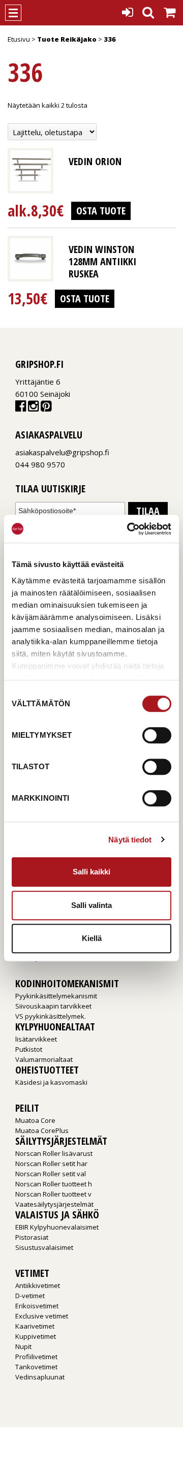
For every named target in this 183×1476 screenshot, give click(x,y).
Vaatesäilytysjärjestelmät (54, 1204)
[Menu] (13, 13)
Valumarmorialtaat (44, 1059)
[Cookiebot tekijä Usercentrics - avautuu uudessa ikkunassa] (129, 529)
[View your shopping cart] (169, 10)
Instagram (33, 408)
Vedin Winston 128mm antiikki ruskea (102, 261)
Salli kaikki (91, 871)
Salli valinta (91, 905)
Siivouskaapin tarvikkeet (53, 1006)
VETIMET (32, 1273)
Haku (148, 9)
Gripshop (39, 13)
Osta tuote (101, 210)
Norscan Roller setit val (50, 1173)
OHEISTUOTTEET (47, 1070)
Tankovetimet (36, 1366)
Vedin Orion (95, 161)
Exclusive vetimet (41, 1316)
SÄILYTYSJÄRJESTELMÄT (61, 1141)
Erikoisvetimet (36, 1305)
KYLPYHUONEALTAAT (55, 1026)
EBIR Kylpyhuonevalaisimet (57, 1227)
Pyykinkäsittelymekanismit (56, 995)
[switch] (156, 735)
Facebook (20, 408)
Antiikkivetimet (37, 1285)
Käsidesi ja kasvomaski (51, 1082)
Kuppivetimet (35, 1336)
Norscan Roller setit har (51, 1163)
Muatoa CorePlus (42, 1130)
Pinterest (46, 408)
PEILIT (27, 1108)
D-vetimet (30, 1295)
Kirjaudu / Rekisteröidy (127, 9)
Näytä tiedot (129, 839)
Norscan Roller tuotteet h (53, 1183)
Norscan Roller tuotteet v (53, 1194)
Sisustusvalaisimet (44, 1247)
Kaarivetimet (34, 1326)
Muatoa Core (35, 1120)
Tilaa (148, 511)
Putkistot (28, 1049)
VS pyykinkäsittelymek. (50, 1016)
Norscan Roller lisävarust (54, 1153)
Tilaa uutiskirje (50, 489)
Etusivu (19, 39)
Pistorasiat (31, 1237)
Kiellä (92, 938)
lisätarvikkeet (36, 1039)
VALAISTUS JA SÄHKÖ (57, 1214)
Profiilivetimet (36, 1356)
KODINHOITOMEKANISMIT (67, 983)
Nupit (23, 1346)
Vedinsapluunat (40, 1376)
